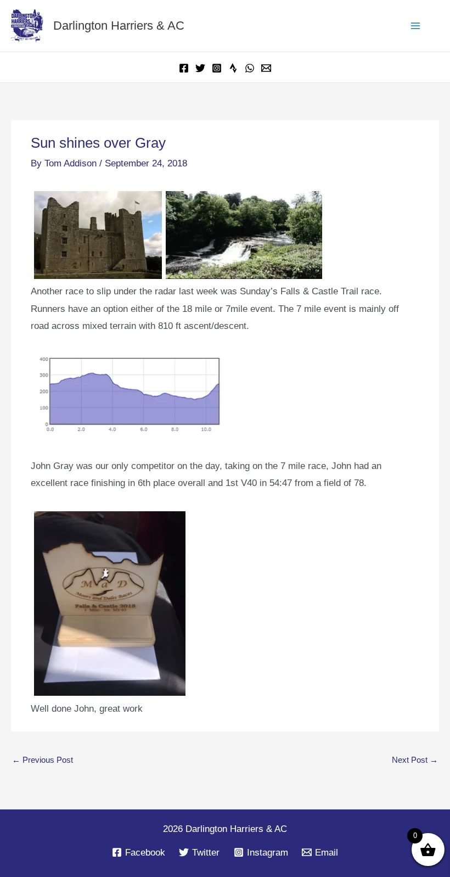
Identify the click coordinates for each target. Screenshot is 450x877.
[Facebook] (184, 68)
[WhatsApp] (250, 68)
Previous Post (42, 759)
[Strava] (233, 68)
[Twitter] (200, 68)
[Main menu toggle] (416, 25)
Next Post (415, 759)
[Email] (266, 68)
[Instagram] (217, 68)
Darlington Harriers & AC (118, 25)
